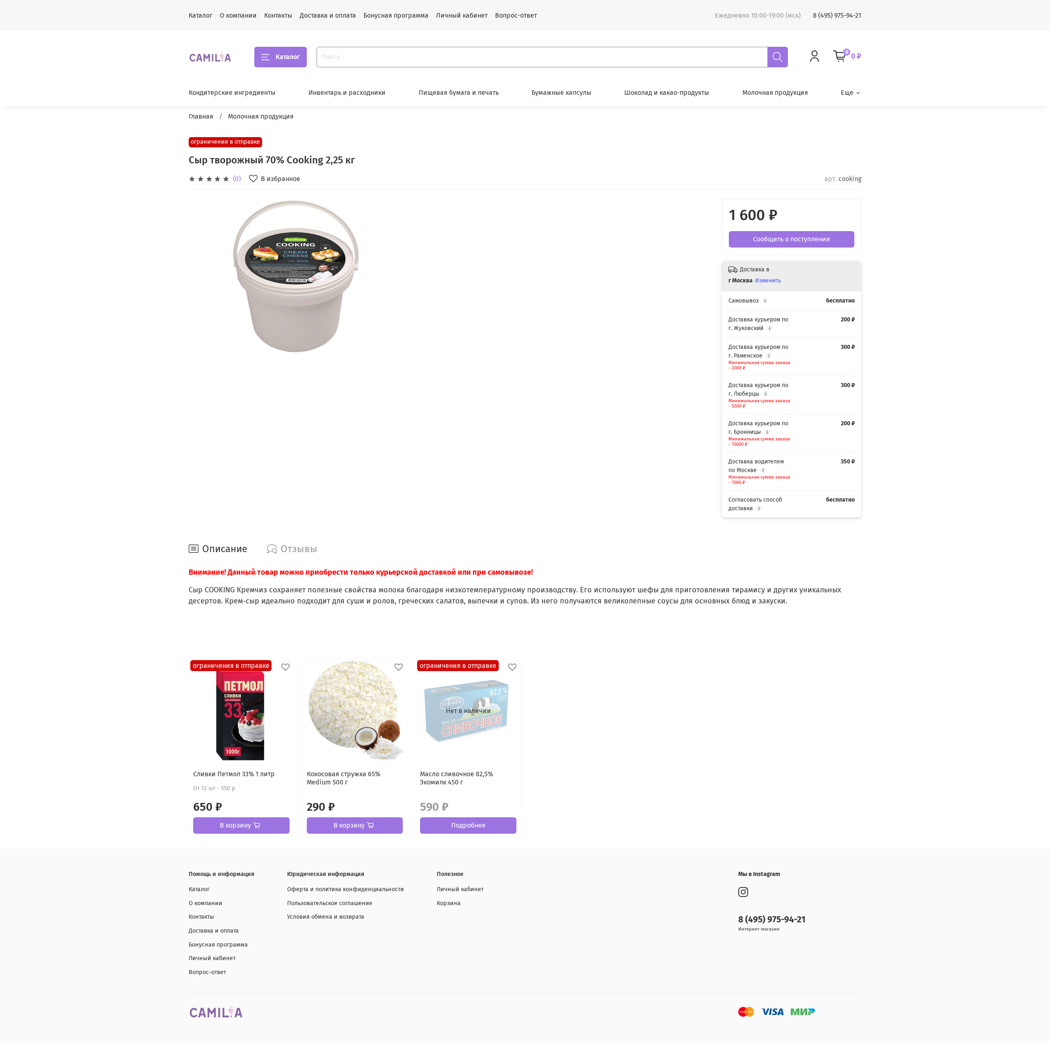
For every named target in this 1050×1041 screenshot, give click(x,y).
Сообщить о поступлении (791, 239)
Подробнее (468, 825)
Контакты (278, 15)
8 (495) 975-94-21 (837, 15)
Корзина (449, 903)
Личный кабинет (462, 15)
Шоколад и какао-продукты (666, 92)
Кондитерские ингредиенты (232, 92)
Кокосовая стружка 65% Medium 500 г (343, 778)
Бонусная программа (396, 15)
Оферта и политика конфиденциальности (345, 889)
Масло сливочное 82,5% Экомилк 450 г (456, 778)
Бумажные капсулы (561, 92)
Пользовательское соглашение (329, 903)
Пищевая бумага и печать (459, 92)
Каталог (200, 15)
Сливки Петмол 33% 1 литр (234, 774)
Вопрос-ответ (516, 15)
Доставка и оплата (328, 15)
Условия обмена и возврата (325, 916)
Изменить (768, 280)
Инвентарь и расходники (347, 92)
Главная (201, 116)
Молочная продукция (775, 92)
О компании (238, 15)
